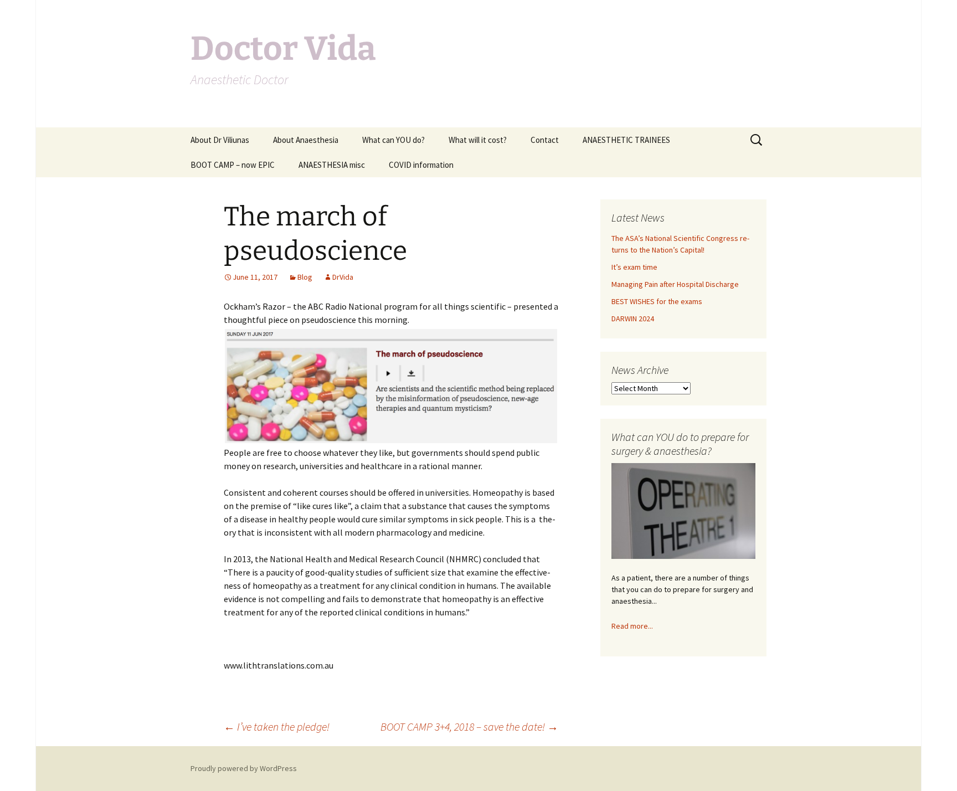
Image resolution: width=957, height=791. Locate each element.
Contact (545, 140)
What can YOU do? (393, 140)
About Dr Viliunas (220, 140)
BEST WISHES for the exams (656, 301)
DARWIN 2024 (632, 318)
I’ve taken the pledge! (277, 726)
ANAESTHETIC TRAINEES (626, 140)
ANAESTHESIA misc (332, 165)
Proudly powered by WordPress (244, 768)
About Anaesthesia (305, 140)
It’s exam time (634, 267)
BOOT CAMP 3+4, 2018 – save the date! (469, 726)
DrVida (342, 277)
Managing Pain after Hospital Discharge (675, 284)
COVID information (421, 165)
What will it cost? (478, 140)
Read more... (632, 626)
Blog (304, 277)
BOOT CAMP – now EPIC (233, 165)
